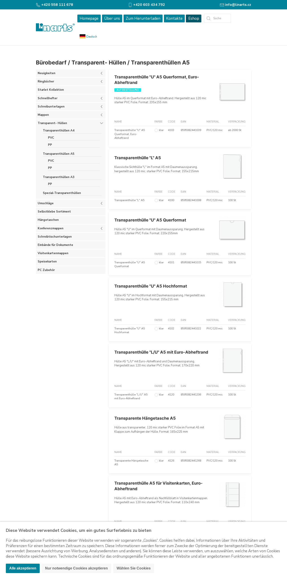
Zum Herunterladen (143, 18)
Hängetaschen (48, 220)
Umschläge (46, 203)
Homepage (89, 18)
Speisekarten (47, 262)
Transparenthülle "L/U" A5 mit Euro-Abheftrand (161, 352)
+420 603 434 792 (148, 4)
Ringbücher (46, 81)
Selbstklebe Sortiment (54, 212)
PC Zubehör (46, 270)
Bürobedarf (51, 62)
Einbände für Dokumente (55, 245)
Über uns (112, 18)
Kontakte (174, 18)
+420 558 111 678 (56, 4)
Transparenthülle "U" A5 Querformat (150, 219)
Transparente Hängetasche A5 (145, 418)
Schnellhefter (47, 98)
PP (50, 145)
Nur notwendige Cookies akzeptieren (76, 568)
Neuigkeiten (46, 73)
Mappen (43, 115)
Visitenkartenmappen (53, 253)
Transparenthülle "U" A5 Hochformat (150, 286)
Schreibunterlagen (51, 107)
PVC (51, 138)
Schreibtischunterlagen (55, 237)
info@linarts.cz (237, 4)
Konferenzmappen (50, 228)
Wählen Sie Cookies (134, 568)
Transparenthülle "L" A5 (137, 157)
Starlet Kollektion (51, 90)
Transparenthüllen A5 (160, 62)
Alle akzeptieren (22, 568)
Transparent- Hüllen (99, 62)
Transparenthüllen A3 (58, 177)
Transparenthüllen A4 (58, 131)
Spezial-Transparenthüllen (62, 193)
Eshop (193, 18)
